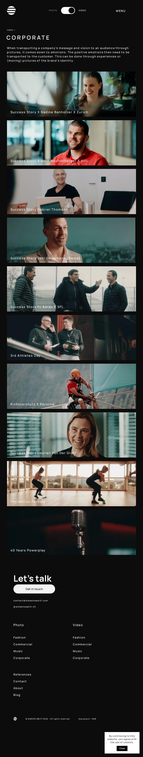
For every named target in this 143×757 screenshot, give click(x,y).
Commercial (22, 644)
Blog (17, 695)
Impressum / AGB (87, 719)
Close (122, 748)
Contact (20, 681)
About (18, 688)
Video (78, 625)
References (22, 674)
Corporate (21, 658)
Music (18, 651)
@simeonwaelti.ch (24, 606)
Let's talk (32, 578)
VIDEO (10, 30)
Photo (18, 625)
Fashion (19, 637)
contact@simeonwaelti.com (30, 600)
